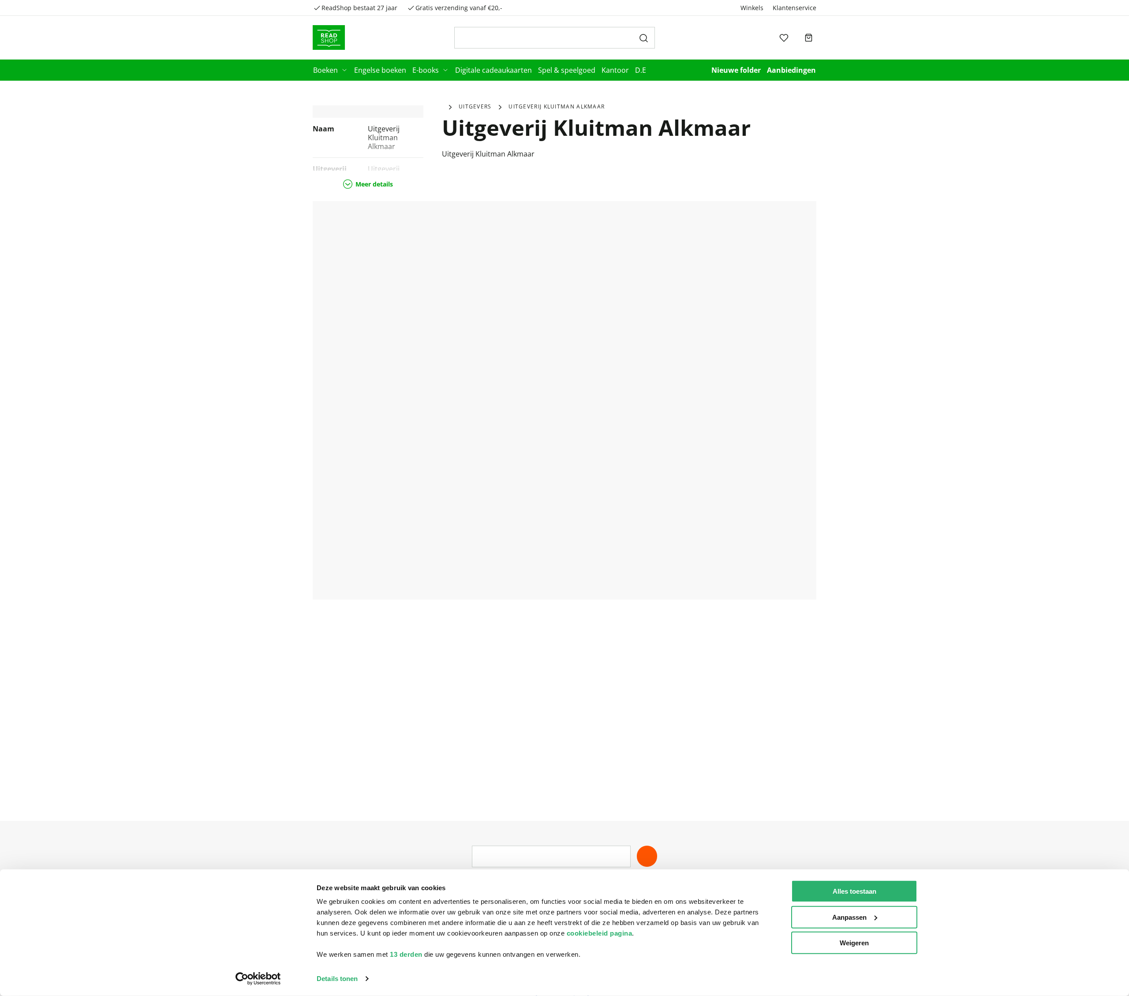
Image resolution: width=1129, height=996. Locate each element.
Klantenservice (794, 8)
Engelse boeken (380, 70)
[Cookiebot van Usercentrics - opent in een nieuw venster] (258, 978)
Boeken (325, 70)
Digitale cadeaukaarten (493, 70)
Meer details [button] (374, 184)
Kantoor (615, 70)
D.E (640, 70)
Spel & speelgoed (566, 70)
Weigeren (854, 943)
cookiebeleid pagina (599, 933)
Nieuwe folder (736, 70)
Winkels (751, 8)
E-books (425, 70)
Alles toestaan (854, 891)
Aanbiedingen (791, 70)
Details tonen (337, 978)
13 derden (406, 954)
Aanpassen (849, 917)
